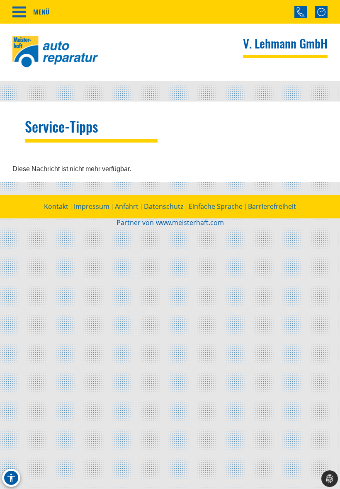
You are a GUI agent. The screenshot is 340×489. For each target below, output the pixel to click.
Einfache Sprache (216, 206)
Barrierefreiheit (272, 206)
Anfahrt (126, 206)
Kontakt (56, 206)
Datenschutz (163, 206)
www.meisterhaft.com (190, 222)
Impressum (91, 206)
